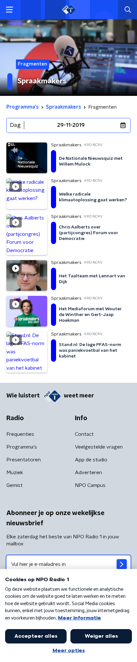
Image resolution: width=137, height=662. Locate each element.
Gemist (14, 485)
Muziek (14, 472)
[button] (9, 10)
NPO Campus (90, 485)
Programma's (21, 447)
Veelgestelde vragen (99, 447)
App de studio (91, 459)
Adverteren (88, 472)
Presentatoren (23, 459)
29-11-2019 (71, 125)
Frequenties (20, 434)
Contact (84, 434)
